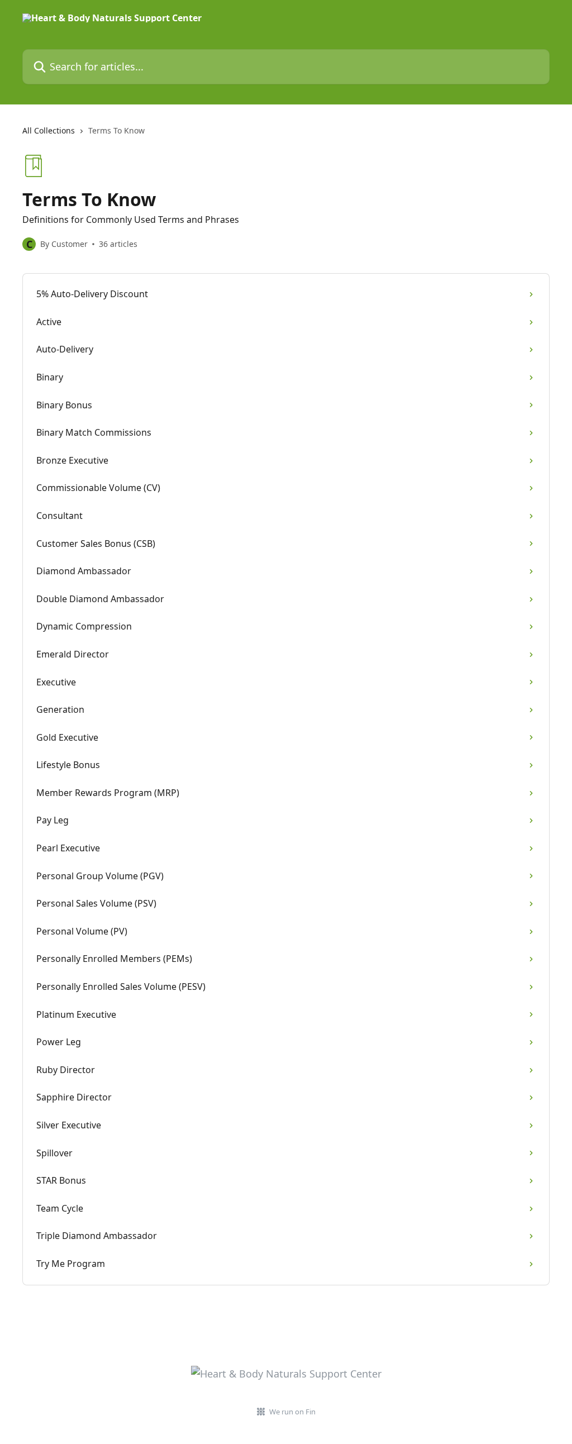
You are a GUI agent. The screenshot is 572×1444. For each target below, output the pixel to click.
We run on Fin (292, 1412)
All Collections (48, 130)
